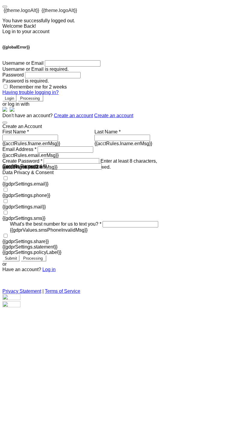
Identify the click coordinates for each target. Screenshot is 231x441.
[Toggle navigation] (4, 7)
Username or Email (23, 63)
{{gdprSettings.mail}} (24, 206)
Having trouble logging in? (30, 92)
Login (9, 98)
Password (13, 74)
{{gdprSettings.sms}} (23, 218)
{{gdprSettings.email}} (25, 183)
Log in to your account (25, 31)
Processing (30, 98)
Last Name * (107, 131)
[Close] (4, 123)
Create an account (73, 115)
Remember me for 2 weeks (38, 86)
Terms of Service (62, 291)
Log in (49, 269)
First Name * (15, 131)
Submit (11, 258)
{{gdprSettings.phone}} (26, 195)
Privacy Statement (21, 291)
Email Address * (19, 149)
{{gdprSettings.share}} (25, 241)
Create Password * (22, 161)
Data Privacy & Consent (28, 172)
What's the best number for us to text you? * (55, 224)
